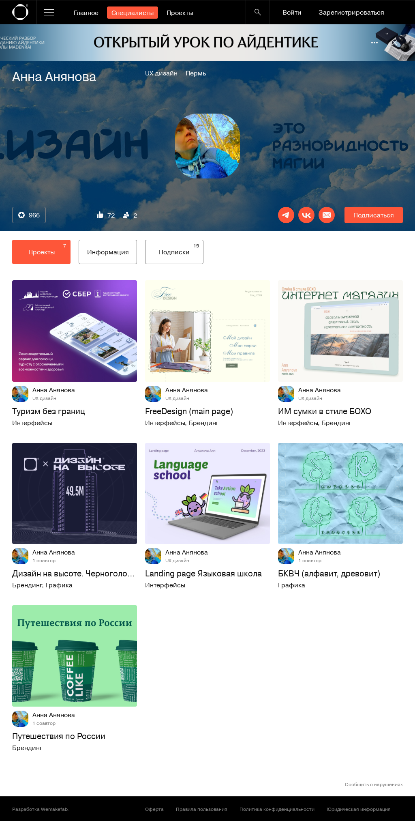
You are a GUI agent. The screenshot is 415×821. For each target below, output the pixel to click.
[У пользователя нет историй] (207, 146)
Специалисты (132, 12)
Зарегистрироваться (351, 12)
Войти (292, 12)
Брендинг (203, 422)
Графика (59, 584)
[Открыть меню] (49, 12)
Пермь (196, 73)
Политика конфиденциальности (277, 808)
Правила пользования (201, 808)
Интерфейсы (32, 422)
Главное (86, 12)
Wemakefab (54, 808)
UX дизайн (161, 73)
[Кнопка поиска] (258, 12)
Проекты (180, 12)
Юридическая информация (359, 808)
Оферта (154, 808)
